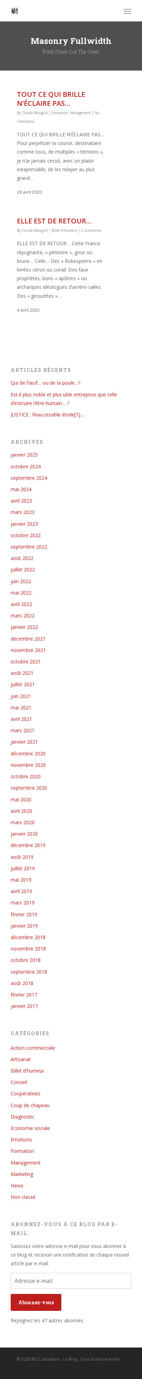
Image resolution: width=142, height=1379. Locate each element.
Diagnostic (22, 1116)
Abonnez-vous (36, 1302)
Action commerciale (33, 1048)
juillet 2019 (23, 868)
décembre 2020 (28, 753)
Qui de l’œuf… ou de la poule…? (45, 382)
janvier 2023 (24, 524)
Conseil (19, 1082)
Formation (60, 112)
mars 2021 (22, 730)
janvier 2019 (24, 925)
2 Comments (91, 230)
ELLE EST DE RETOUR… (54, 221)
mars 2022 (22, 615)
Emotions (21, 1139)
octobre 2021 (26, 661)
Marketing (22, 1174)
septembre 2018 (29, 971)
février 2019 (24, 914)
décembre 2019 (28, 845)
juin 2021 (21, 696)
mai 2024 (21, 489)
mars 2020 (22, 822)
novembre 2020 (28, 765)
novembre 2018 (28, 948)
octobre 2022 (26, 535)
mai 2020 (21, 799)
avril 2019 (21, 891)
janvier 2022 (24, 627)
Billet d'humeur (64, 230)
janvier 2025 (24, 454)
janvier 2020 (24, 833)
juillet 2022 (23, 569)
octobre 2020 (26, 776)
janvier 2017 (24, 1006)
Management (80, 112)
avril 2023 (21, 500)
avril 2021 (21, 719)
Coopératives (25, 1093)
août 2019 (22, 857)
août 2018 (22, 983)
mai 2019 (21, 879)
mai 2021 (21, 707)
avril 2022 (21, 604)
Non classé (23, 1197)
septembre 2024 (29, 478)
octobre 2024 (26, 466)
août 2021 (22, 673)
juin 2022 (21, 581)
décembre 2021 (28, 638)
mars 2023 (22, 512)
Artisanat (21, 1059)
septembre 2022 (29, 546)
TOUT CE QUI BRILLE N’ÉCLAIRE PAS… (51, 99)
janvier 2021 (24, 741)
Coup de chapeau (30, 1105)
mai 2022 (21, 592)
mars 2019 (22, 902)
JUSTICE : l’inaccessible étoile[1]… (47, 414)
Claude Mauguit (35, 112)
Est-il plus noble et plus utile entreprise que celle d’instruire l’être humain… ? (64, 398)
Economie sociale (30, 1128)
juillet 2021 (23, 684)
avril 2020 (21, 811)
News (17, 1185)
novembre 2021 (28, 650)
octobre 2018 (26, 960)
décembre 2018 (28, 937)
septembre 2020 (29, 787)
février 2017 (24, 994)
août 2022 (22, 558)
